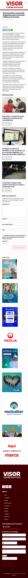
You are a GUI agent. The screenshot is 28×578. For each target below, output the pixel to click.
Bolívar (6, 500)
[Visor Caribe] (14, 5)
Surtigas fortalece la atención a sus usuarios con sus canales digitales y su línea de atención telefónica (13, 152)
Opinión (6, 511)
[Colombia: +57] (3, 543)
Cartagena (7, 498)
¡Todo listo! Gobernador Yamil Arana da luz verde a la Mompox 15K (13, 185)
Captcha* (5, 241)
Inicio (5, 495)
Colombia (6, 506)
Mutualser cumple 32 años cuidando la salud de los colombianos (13, 118)
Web (3, 230)
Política (6, 508)
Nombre (4, 219)
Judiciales (6, 514)
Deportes (6, 516)
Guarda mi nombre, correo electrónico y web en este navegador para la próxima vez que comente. (14, 237)
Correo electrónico (7, 224)
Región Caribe (7, 503)
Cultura (6, 519)
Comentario (6, 204)
